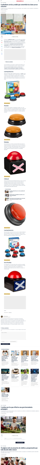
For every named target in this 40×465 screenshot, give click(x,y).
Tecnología (4, 2)
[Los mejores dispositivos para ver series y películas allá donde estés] (7, 191)
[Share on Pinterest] (2, 43)
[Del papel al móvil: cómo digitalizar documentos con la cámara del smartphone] (7, 195)
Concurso (10, 312)
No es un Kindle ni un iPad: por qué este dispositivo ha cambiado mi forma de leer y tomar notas (34, 358)
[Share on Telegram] (2, 48)
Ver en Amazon (7, 103)
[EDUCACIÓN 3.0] (20, 1)
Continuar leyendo (20, 442)
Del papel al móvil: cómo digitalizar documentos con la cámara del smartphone (16, 195)
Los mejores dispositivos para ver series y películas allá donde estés (17, 191)
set (22, 73)
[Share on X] (2, 41)
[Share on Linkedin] (2, 46)
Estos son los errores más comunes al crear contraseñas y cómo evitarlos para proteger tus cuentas (17, 199)
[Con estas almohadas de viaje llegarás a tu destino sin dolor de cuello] (5, 389)
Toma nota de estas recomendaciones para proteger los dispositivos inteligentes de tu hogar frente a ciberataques (34, 378)
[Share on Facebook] (2, 39)
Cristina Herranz (4, 12)
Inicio (1, 2)
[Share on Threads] (2, 50)
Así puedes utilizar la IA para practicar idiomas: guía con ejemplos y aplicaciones (5, 358)
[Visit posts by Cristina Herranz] (2, 317)
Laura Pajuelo (3, 415)
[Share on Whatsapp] (2, 44)
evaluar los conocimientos (16, 47)
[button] (38, 0)
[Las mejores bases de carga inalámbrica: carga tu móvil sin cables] (15, 371)
